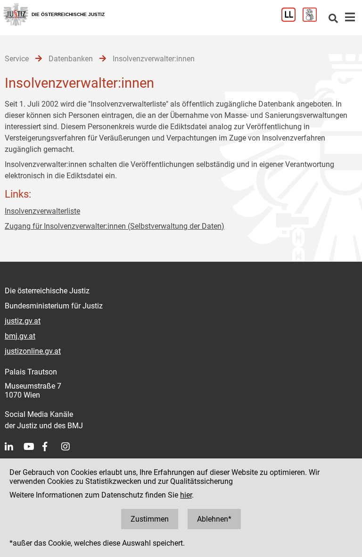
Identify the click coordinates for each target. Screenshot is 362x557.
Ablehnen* (214, 519)
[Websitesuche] (333, 19)
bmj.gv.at (20, 336)
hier (186, 494)
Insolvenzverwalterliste (42, 211)
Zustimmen (150, 519)
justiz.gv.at (23, 320)
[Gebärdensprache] (313, 19)
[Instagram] (70, 446)
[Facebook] (51, 446)
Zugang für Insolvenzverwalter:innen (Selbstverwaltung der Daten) (114, 226)
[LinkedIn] (14, 446)
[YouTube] (33, 446)
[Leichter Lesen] (292, 19)
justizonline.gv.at (33, 351)
